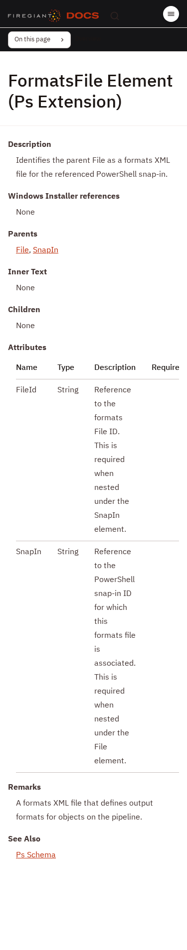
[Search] (115, 16)
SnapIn (45, 250)
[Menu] (171, 14)
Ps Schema (36, 855)
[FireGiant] (34, 15)
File (22, 250)
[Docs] (83, 15)
